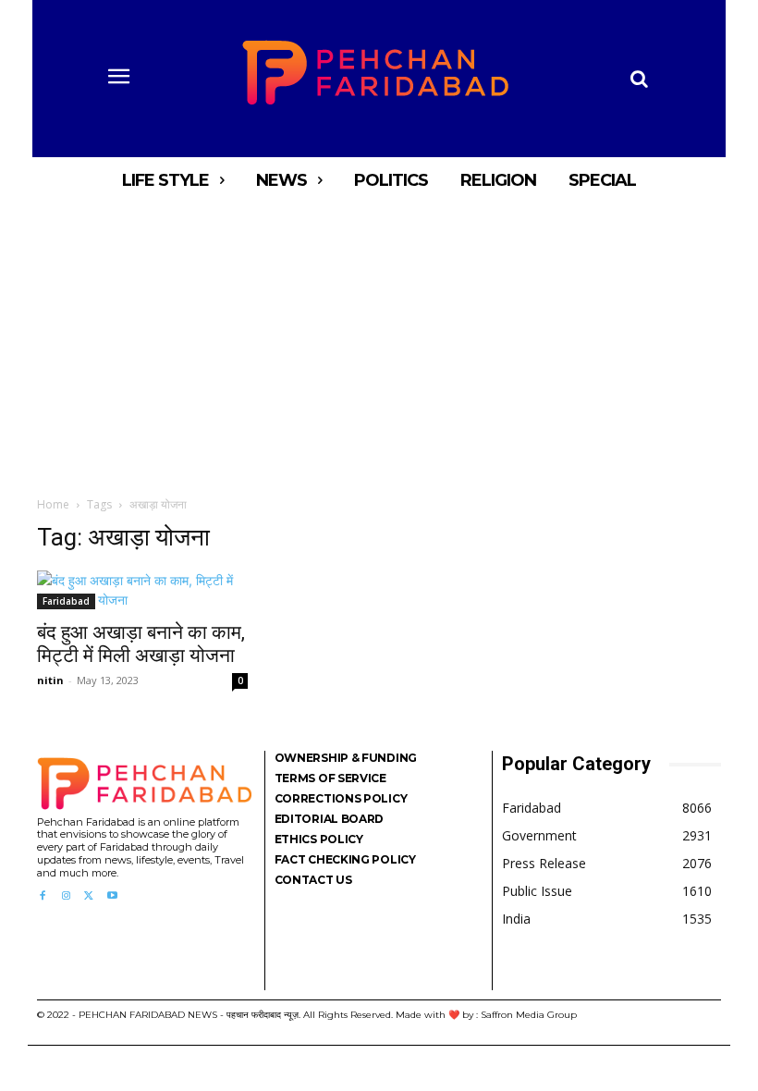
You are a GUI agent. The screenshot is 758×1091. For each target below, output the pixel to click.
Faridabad (66, 601)
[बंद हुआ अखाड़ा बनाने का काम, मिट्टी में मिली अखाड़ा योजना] (142, 589)
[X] (89, 896)
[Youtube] (112, 896)
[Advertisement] (379, 342)
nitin (50, 680)
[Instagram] (65, 896)
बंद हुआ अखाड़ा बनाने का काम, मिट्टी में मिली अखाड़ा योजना (141, 644)
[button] (639, 78)
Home (53, 504)
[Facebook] (42, 896)
